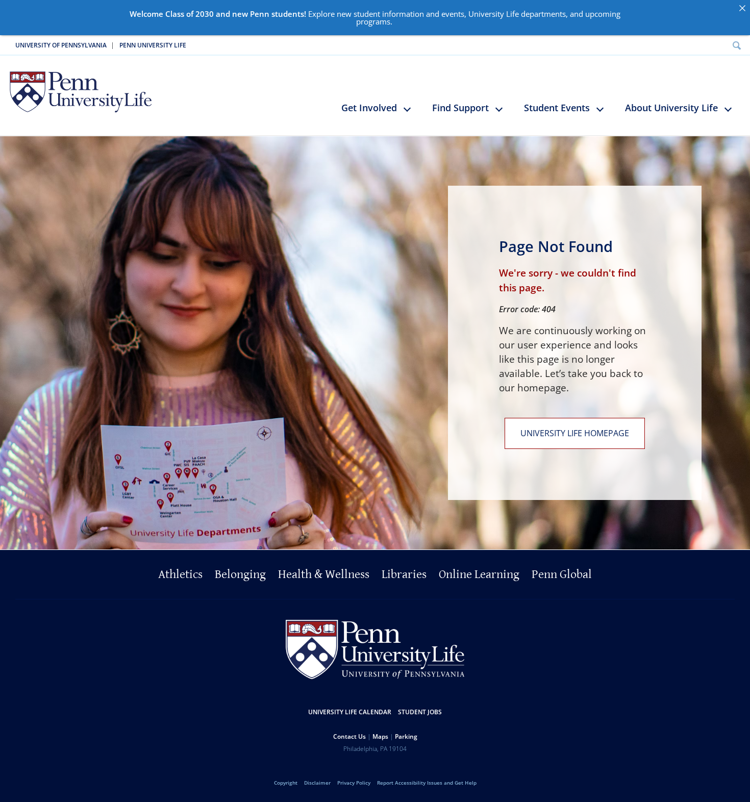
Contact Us (349, 736)
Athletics (180, 574)
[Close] (742, 8)
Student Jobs (420, 712)
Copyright (285, 782)
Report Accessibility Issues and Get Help (427, 782)
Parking (406, 736)
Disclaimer (317, 782)
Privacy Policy (353, 782)
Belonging (240, 574)
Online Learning (479, 574)
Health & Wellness (323, 574)
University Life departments (517, 14)
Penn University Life (152, 45)
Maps (380, 736)
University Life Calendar (349, 712)
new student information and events (400, 14)
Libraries (404, 574)
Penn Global (562, 574)
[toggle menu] (412, 113)
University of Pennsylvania (61, 45)
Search (736, 45)
